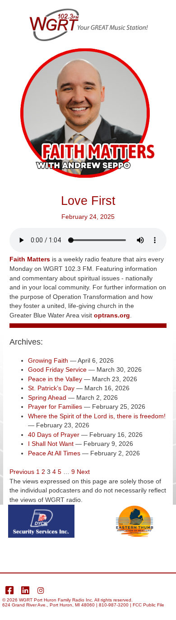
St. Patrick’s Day (51, 388)
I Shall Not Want (51, 443)
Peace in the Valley (55, 379)
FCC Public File (148, 604)
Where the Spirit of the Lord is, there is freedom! (97, 416)
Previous (21, 472)
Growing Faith (48, 360)
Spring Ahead (47, 397)
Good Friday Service (57, 369)
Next (83, 472)
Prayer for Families (55, 406)
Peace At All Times (54, 453)
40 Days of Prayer (53, 434)
